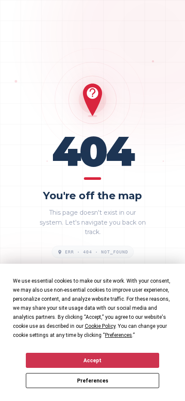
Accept (92, 361)
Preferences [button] (118, 335)
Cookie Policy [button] (100, 326)
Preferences (92, 381)
